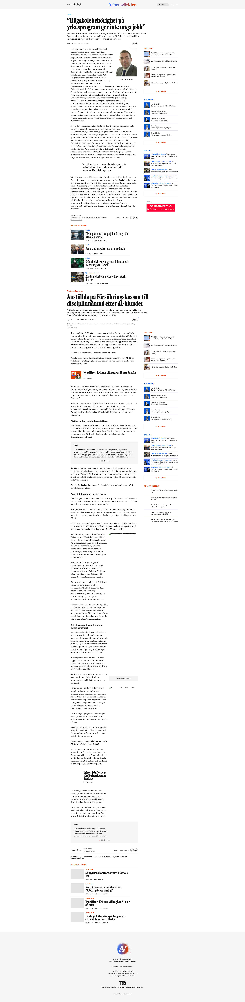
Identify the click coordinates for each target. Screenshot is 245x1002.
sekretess (110, 857)
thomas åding (121, 857)
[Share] (136, 43)
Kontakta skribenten (76, 219)
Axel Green (80, 320)
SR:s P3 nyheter (81, 534)
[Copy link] (133, 43)
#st (79, 857)
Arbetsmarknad (77, 859)
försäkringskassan (92, 857)
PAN (103, 857)
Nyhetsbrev (163, 4)
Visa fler (162, 91)
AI (82, 857)
